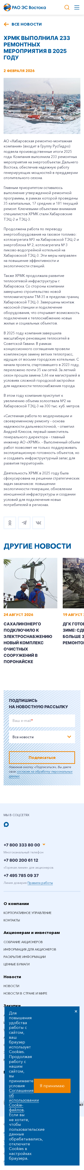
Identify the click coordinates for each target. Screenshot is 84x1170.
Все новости (27, 24)
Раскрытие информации (25, 957)
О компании (16, 903)
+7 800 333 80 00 (22, 845)
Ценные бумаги (17, 964)
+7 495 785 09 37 (21, 875)
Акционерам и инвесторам (32, 932)
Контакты (12, 920)
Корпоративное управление (28, 913)
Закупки (12, 1005)
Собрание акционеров (23, 942)
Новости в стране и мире (25, 993)
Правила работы (40, 883)
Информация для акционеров (30, 949)
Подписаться (42, 757)
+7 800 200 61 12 (21, 860)
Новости (12, 976)
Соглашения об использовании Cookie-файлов (24, 1100)
